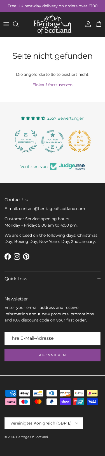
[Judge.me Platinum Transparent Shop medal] (52, 141)
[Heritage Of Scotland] (52, 24)
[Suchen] (18, 24)
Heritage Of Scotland (32, 437)
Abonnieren (52, 355)
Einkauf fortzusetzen (52, 84)
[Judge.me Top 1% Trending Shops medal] (79, 141)
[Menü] (6, 24)
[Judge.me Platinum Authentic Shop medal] (26, 141)
